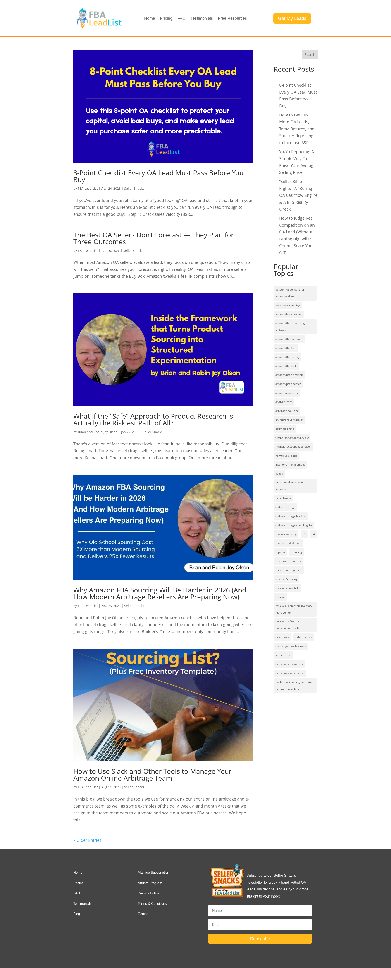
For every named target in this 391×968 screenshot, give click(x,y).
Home (149, 19)
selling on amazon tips (289, 664)
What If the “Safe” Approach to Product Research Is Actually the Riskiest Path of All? (153, 419)
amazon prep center (288, 384)
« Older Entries (87, 840)
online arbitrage (285, 507)
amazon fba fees (285, 348)
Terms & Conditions (152, 903)
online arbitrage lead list (290, 516)
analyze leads (284, 402)
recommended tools (288, 543)
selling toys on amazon (289, 673)
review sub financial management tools (287, 624)
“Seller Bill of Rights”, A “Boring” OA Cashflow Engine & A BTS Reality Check (298, 195)
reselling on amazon (288, 561)
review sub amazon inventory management (293, 609)
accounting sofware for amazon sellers (289, 293)
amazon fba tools (286, 366)
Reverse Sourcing (286, 579)
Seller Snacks (134, 188)
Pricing (166, 19)
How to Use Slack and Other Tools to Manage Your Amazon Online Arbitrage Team (152, 775)
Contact (143, 914)
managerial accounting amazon (289, 485)
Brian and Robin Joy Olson (97, 432)
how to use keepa (286, 456)
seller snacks (283, 655)
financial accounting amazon (293, 447)
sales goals (282, 637)
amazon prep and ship (289, 375)
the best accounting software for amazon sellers (293, 685)
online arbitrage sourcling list (293, 525)
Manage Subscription (153, 872)
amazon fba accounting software (290, 326)
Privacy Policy (148, 893)
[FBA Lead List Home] (98, 29)
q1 (304, 534)
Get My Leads (292, 18)
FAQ (181, 19)
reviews (280, 597)
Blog (76, 914)
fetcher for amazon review (292, 438)
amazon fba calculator (289, 339)
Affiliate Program (150, 883)
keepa (279, 474)
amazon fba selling (287, 357)
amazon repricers (286, 393)
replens (280, 552)
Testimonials (202, 19)
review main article (287, 588)
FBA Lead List (88, 188)
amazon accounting (287, 305)
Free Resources (232, 19)
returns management (288, 570)
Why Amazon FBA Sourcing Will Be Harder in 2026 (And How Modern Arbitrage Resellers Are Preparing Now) (159, 593)
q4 (313, 534)
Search (310, 54)
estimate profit (284, 429)
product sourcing (286, 534)
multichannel (283, 498)
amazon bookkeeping (288, 314)
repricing (296, 552)
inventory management (290, 464)
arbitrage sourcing (287, 411)
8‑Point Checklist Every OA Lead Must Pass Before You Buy (158, 176)
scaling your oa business (290, 646)
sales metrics (303, 637)
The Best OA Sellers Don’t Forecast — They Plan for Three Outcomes (153, 238)
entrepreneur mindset (289, 420)
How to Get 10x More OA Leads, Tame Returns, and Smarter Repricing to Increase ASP (297, 128)
